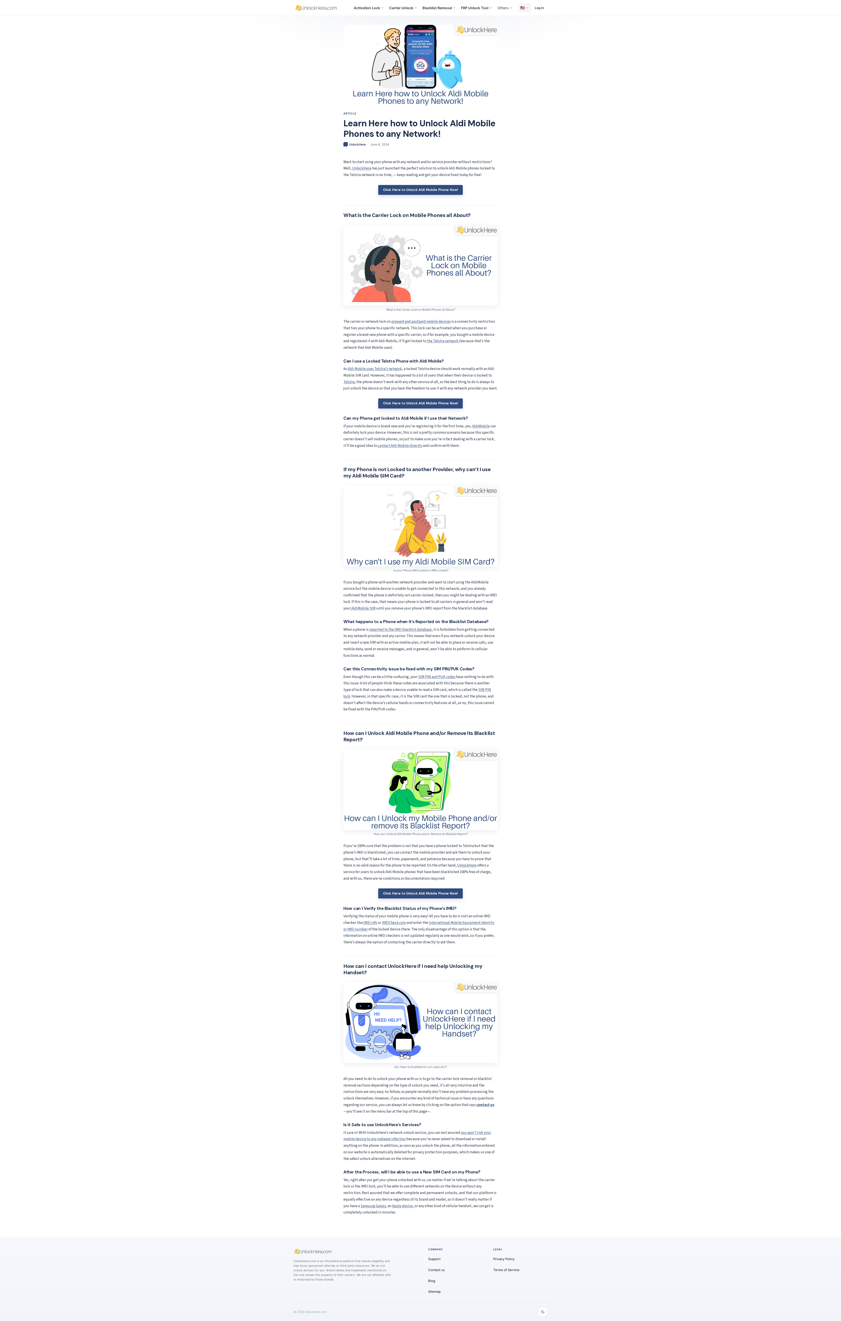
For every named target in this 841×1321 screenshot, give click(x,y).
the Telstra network (442, 341)
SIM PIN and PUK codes (437, 677)
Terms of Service (506, 1270)
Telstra (349, 382)
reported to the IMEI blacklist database (400, 629)
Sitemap (434, 1292)
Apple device (402, 1206)
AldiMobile (481, 426)
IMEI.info (370, 922)
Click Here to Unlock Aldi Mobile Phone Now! (420, 190)
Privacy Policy (503, 1259)
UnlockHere (361, 168)
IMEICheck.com (394, 922)
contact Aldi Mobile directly (399, 445)
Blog (431, 1281)
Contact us (436, 1270)
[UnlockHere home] (316, 8)
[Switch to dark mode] (543, 1312)
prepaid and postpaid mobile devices (421, 321)
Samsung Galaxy (373, 1206)
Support (434, 1259)
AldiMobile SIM (363, 608)
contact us (485, 1105)
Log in (539, 8)
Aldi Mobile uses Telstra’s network (375, 369)
